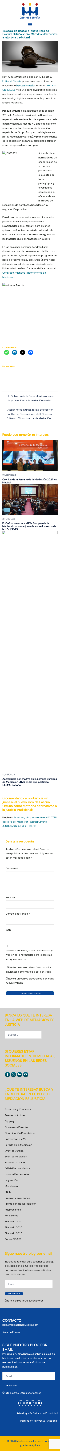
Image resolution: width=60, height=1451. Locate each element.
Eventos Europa (14, 1150)
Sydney (35, 1445)
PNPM (8, 1192)
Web (8, 930)
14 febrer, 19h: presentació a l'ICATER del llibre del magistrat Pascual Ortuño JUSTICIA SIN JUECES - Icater (29, 822)
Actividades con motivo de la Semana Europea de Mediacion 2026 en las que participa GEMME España (29, 782)
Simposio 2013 (13, 1221)
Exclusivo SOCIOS (15, 1162)
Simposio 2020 (13, 1227)
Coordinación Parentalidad (20, 1133)
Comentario (13, 868)
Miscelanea (11, 1186)
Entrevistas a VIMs (15, 1139)
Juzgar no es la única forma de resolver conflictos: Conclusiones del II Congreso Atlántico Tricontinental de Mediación (30, 414)
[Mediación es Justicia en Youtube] (25, 1074)
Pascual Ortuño (25, 85)
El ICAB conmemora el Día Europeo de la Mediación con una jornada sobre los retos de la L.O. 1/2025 (29, 526)
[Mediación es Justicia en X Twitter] (13, 1074)
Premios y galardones (17, 1198)
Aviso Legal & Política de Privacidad (37, 1413)
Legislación (11, 1180)
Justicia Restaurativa (17, 1174)
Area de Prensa (11, 1332)
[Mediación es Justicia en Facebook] (7, 1074)
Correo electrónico (18, 913)
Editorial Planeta (11, 81)
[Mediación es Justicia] (30, 11)
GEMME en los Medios (17, 1168)
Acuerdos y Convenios (18, 1109)
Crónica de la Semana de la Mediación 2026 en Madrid (29, 481)
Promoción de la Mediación (20, 1203)
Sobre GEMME (13, 1239)
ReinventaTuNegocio (46, 1420)
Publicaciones (13, 1209)
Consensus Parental (16, 1127)
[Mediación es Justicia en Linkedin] (19, 1074)
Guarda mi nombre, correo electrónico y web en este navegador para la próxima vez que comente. (29, 955)
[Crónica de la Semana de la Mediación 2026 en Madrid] (30, 455)
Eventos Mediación (16, 1156)
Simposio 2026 (13, 1233)
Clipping (9, 1121)
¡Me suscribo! (14, 1293)
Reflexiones (11, 1215)
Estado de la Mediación (18, 1145)
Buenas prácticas (15, 1115)
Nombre (11, 897)
